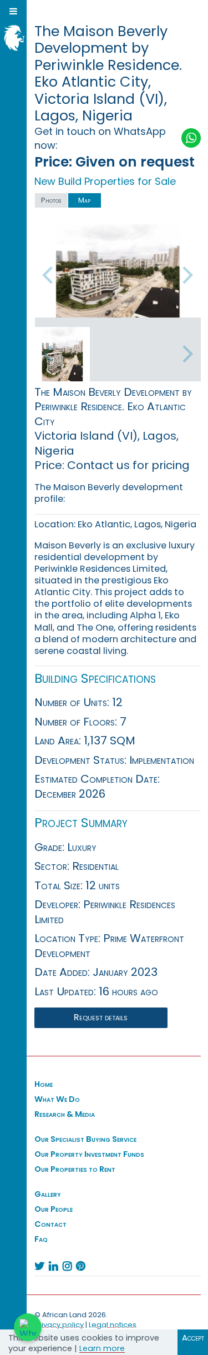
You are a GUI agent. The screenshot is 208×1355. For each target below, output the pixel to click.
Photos (51, 200)
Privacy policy (59, 1324)
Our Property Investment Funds (89, 1154)
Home (43, 1084)
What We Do (57, 1099)
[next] (186, 275)
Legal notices (112, 1324)
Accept (193, 1337)
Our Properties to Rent (74, 1169)
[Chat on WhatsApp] (28, 1327)
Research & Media (64, 1114)
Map (84, 200)
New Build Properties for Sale (105, 181)
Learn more (102, 1348)
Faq (41, 1239)
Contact (50, 1224)
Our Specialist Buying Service (85, 1139)
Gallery (47, 1194)
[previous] (49, 275)
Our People (53, 1209)
